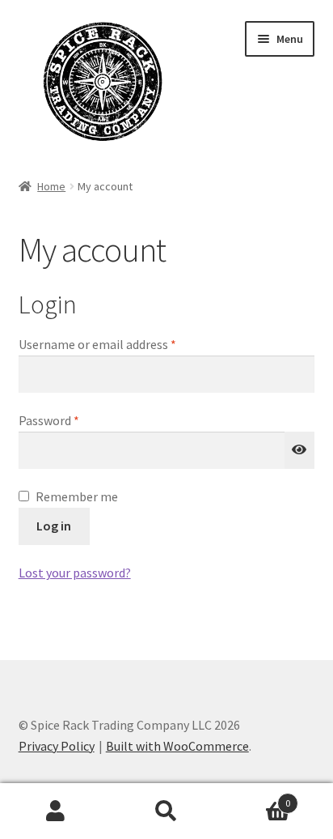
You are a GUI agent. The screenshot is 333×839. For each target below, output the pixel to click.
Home (51, 186)
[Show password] (300, 450)
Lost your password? (75, 572)
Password (73, 419)
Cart (256, 797)
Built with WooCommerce (177, 746)
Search (166, 811)
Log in (53, 525)
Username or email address (121, 343)
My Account (55, 811)
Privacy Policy (57, 746)
